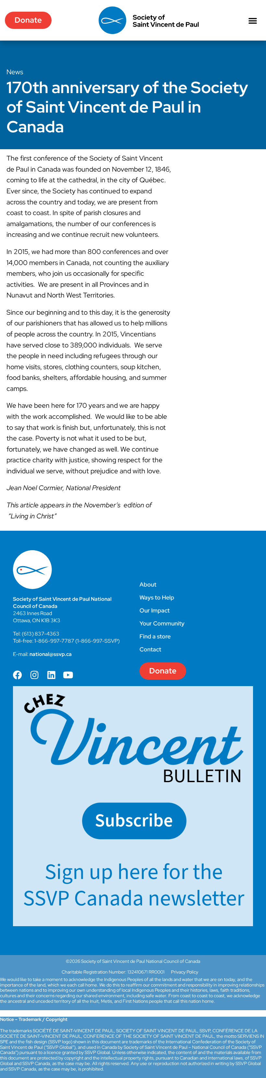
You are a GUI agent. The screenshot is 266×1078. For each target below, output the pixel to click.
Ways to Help (156, 597)
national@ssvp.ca (51, 654)
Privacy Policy (184, 972)
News (14, 71)
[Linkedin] (51, 675)
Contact (150, 649)
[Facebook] (17, 675)
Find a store (155, 636)
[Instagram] (34, 675)
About (147, 584)
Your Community (162, 623)
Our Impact (154, 610)
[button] (253, 20)
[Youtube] (68, 675)
